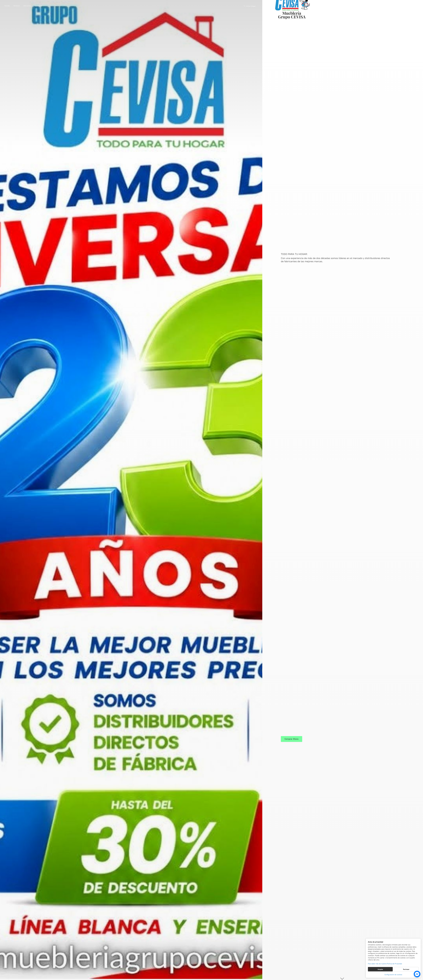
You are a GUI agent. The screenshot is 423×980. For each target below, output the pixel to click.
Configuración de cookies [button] (393, 975)
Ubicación (27, 6)
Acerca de (16, 6)
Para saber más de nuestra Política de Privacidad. (385, 964)
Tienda (7, 6)
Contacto (38, 6)
